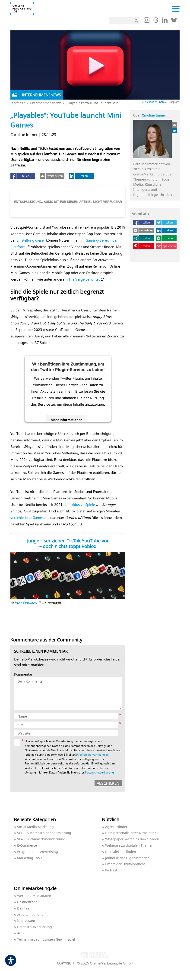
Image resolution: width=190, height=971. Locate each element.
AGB (20, 933)
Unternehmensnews (45, 103)
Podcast (111, 870)
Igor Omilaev (25, 602)
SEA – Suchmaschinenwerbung (41, 839)
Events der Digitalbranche (125, 864)
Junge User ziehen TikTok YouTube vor (68, 540)
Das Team (24, 908)
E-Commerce (27, 846)
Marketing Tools (29, 858)
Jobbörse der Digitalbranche (127, 858)
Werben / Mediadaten (34, 896)
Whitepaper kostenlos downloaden (132, 839)
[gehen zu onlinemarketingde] (146, 21)
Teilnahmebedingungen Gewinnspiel (46, 940)
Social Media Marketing (35, 827)
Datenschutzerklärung (99, 772)
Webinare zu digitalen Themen (129, 846)
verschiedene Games (27, 517)
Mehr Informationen (66, 419)
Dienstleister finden (120, 852)
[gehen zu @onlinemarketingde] (155, 21)
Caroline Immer (154, 115)
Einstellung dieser (31, 240)
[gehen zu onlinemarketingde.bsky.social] (174, 21)
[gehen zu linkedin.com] (165, 21)
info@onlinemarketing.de (92, 755)
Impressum (26, 921)
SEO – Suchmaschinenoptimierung (44, 833)
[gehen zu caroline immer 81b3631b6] (175, 130)
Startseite (17, 103)
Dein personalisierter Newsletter (130, 833)
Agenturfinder (116, 827)
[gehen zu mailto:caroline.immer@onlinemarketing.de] (175, 125)
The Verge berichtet (84, 279)
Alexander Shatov (155, 102)
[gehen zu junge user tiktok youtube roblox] (67, 575)
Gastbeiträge (27, 902)
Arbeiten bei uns (30, 915)
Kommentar (23, 674)
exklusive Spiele (82, 504)
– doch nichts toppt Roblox (67, 546)
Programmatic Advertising (37, 852)
